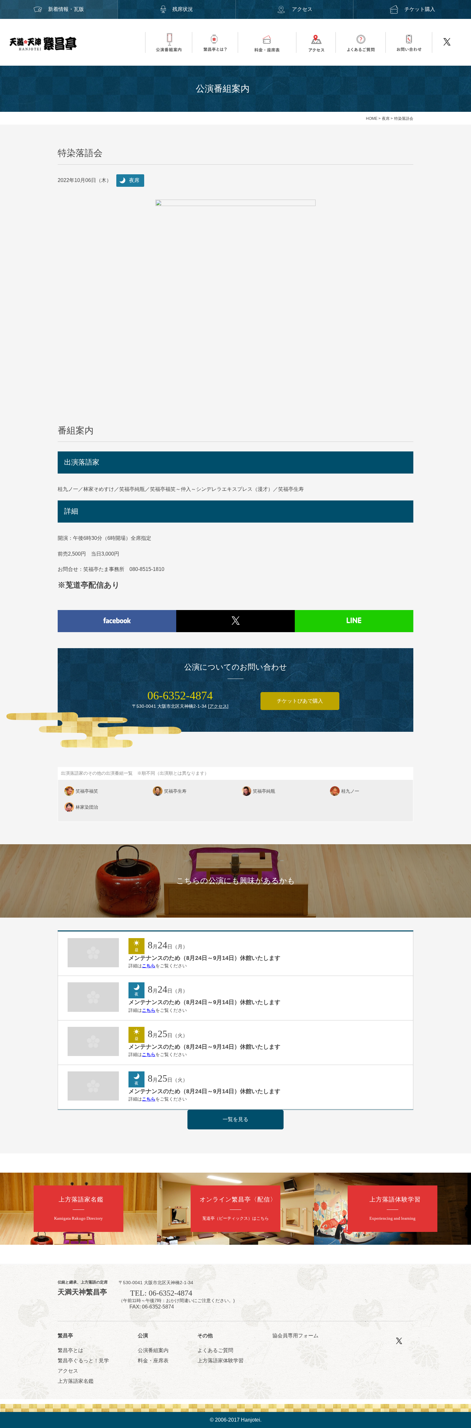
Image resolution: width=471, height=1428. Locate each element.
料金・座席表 (153, 1360)
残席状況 (182, 9)
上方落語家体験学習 (220, 1360)
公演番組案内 (153, 1350)
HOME (371, 118)
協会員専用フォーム (295, 1335)
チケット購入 (419, 9)
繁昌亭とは (70, 1350)
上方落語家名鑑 (76, 1381)
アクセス (302, 9)
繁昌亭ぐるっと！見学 (83, 1360)
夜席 (386, 118)
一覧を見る (235, 1119)
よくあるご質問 (215, 1350)
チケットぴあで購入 (300, 701)
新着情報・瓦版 (66, 9)
